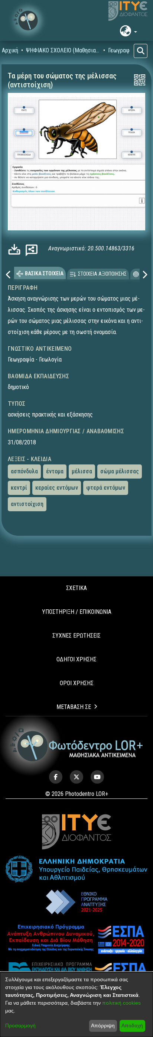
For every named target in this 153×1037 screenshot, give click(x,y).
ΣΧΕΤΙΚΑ (76, 588)
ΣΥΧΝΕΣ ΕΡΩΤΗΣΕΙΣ (76, 635)
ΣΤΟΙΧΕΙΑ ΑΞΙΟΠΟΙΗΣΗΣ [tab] (102, 274)
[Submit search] (140, 51)
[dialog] (76, 1004)
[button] (27, 20)
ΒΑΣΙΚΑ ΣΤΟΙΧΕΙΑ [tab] (44, 273)
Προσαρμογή (20, 1025)
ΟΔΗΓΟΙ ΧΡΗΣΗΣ (76, 659)
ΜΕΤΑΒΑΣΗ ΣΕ (73, 706)
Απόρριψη (103, 1025)
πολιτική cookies (121, 1003)
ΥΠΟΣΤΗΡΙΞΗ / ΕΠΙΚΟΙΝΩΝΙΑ (76, 611)
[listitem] (55, 777)
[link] (16, 249)
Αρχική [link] (10, 50)
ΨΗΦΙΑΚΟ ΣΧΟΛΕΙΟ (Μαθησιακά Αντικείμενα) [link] (63, 50)
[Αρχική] (76, 744)
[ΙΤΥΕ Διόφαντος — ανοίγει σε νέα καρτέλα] (127, 11)
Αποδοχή (132, 1025)
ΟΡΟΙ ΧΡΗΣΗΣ (77, 683)
